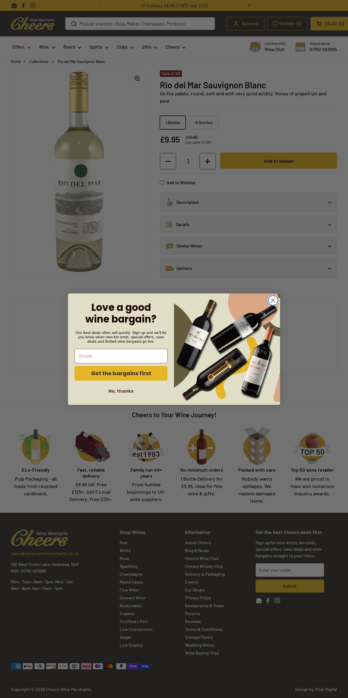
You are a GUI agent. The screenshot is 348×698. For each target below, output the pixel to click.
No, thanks (120, 391)
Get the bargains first (121, 373)
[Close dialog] (273, 300)
